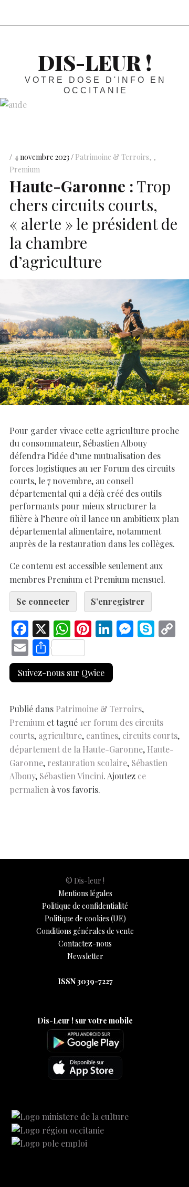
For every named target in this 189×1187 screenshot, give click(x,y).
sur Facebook (79, 12)
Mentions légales (85, 893)
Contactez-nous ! (126, 12)
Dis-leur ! (95, 62)
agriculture (60, 735)
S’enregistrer (118, 601)
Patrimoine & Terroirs (112, 157)
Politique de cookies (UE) (85, 918)
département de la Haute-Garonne (76, 749)
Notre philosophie (149, 12)
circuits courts (149, 735)
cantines (102, 735)
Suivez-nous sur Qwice (61, 672)
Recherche (172, 12)
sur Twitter (102, 12)
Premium (27, 722)
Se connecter (43, 601)
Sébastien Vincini (71, 775)
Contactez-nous (85, 944)
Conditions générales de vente (85, 931)
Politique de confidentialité (85, 906)
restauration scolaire (87, 762)
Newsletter (85, 956)
